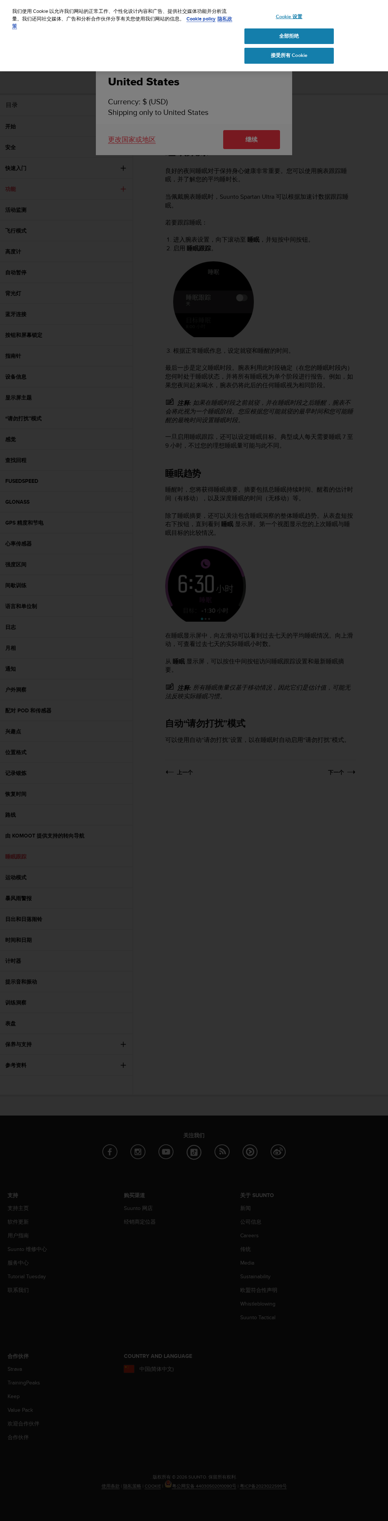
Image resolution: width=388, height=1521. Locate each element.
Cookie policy (201, 18)
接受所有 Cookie (289, 55)
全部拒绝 (289, 36)
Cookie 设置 (289, 17)
